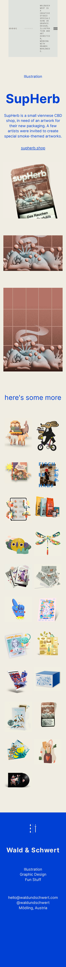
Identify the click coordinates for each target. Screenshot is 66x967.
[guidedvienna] (18, 750)
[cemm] (18, 717)
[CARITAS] (18, 434)
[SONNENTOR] (47, 507)
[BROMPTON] (47, 436)
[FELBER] (47, 643)
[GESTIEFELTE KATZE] (18, 577)
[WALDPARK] (47, 577)
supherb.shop (33, 148)
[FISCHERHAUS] (47, 475)
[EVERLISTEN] (18, 609)
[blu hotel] (47, 610)
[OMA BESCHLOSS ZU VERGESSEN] (18, 472)
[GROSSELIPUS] (18, 779)
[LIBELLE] (47, 543)
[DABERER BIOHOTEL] (18, 509)
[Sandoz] (47, 679)
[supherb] (47, 715)
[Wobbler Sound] (18, 543)
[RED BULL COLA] (18, 681)
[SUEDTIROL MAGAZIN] (47, 751)
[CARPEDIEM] (18, 644)
